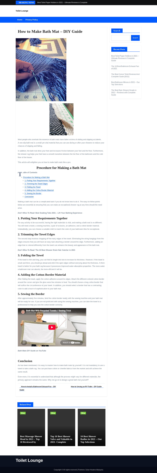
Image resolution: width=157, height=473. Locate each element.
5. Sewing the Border (33, 193)
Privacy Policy (32, 20)
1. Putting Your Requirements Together (40, 181)
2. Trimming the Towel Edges (36, 184)
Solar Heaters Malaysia (94, 470)
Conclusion (29, 197)
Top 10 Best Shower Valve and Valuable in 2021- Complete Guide (61, 440)
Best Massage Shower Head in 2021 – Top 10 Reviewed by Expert (31, 440)
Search (116, 30)
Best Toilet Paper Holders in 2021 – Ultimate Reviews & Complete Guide (125, 58)
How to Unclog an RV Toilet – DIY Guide (86, 387)
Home (19, 20)
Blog (23, 413)
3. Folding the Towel (32, 187)
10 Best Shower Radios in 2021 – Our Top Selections (91, 439)
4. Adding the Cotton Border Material (39, 190)
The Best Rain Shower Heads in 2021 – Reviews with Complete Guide (123, 92)
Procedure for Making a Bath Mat (36, 177)
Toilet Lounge (22, 11)
